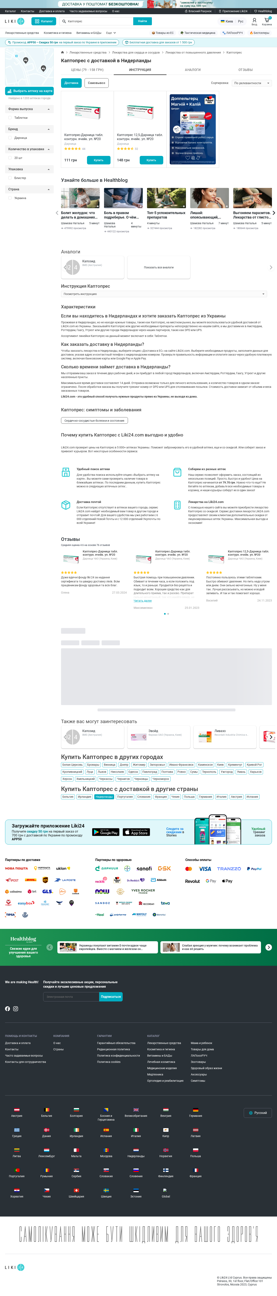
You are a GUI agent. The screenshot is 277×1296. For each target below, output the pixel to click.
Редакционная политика (113, 1049)
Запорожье (157, 764)
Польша (189, 796)
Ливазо (220, 731)
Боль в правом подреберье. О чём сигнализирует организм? (120, 215)
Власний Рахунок (200, 11)
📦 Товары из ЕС (163, 32)
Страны (58, 1049)
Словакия (143, 796)
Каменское (205, 764)
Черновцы (141, 778)
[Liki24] (14, 1267)
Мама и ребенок (201, 1043)
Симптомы (198, 1080)
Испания (252, 796)
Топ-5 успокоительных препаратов (166, 215)
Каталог (10, 11)
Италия (222, 796)
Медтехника (155, 1074)
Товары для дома (202, 1049)
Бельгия (67, 796)
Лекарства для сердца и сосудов (136, 52)
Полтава (167, 771)
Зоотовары (198, 1061)
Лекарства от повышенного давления (193, 52)
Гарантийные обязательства (116, 1043)
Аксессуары (199, 1074)
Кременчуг (235, 764)
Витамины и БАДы (88, 32)
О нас (115, 11)
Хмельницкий (85, 778)
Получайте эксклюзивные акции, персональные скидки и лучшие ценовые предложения (80, 984)
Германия (205, 796)
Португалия (125, 796)
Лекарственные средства (22, 32)
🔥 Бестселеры (259, 32)
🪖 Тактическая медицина (197, 32)
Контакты (27, 11)
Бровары (93, 764)
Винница (109, 764)
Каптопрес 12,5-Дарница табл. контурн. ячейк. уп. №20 (140, 137)
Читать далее (143, 600)
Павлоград (149, 771)
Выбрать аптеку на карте (33, 91)
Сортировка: (220, 83)
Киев (220, 764)
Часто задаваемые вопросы (88, 11)
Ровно (181, 771)
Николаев (117, 771)
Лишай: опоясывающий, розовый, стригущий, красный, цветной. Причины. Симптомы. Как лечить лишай (209, 215)
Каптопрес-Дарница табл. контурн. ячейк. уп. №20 (83, 137)
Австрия (236, 796)
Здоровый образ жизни (206, 1068)
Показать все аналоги (159, 267)
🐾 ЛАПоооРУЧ (232, 32)
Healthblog (265, 11)
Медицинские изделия (162, 1068)
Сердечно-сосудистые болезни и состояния (94, 420)
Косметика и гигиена (58, 32)
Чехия (175, 796)
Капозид (88, 261)
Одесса (133, 771)
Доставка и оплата (52, 11)
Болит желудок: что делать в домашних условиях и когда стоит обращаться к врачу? (78, 215)
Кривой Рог (254, 764)
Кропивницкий (72, 771)
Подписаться (111, 997)
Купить (98, 160)
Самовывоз (96, 83)
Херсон (67, 778)
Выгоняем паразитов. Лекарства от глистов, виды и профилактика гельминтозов (252, 215)
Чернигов (123, 778)
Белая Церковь (72, 764)
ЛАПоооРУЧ (199, 1055)
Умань (241, 771)
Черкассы (106, 778)
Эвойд (153, 731)
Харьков (256, 771)
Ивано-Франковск (181, 764)
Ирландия (84, 796)
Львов (102, 771)
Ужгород (227, 771)
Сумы (194, 771)
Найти (142, 21)
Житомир (139, 764)
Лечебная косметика (161, 1061)
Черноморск (160, 778)
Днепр (124, 764)
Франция (161, 796)
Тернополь (209, 771)
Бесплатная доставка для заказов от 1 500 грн (161, 42)
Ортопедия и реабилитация (165, 1080)
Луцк (90, 771)
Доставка (71, 83)
